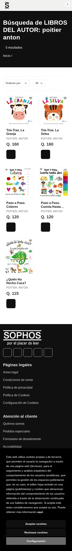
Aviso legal (10, 372)
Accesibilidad (12, 446)
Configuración (36, 541)
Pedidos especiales (16, 431)
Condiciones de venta (18, 379)
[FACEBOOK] (7, 352)
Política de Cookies (16, 395)
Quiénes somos (13, 423)
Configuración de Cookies (21, 402)
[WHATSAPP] (38, 352)
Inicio (6, 55)
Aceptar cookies (36, 523)
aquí (40, 512)
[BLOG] (48, 352)
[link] (11, 154)
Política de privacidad (17, 387)
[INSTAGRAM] (27, 352)
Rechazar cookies (36, 532)
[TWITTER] (17, 352)
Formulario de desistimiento (22, 439)
